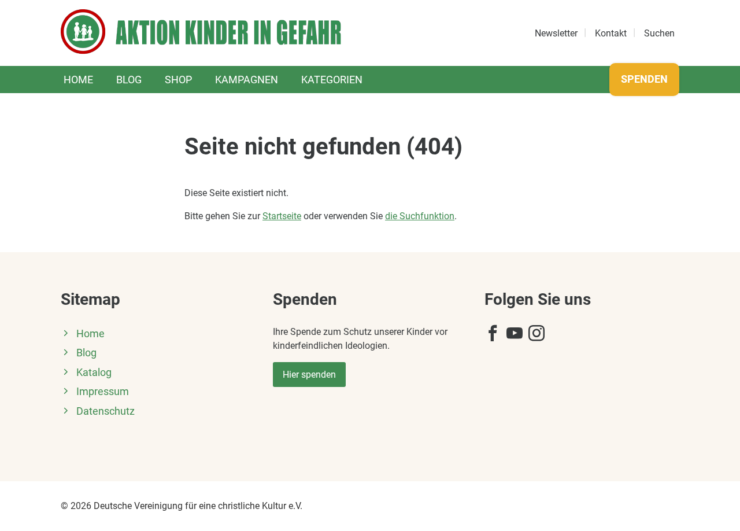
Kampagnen (246, 79)
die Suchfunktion (419, 216)
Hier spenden (309, 374)
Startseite (281, 216)
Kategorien (331, 79)
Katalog (94, 372)
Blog (129, 79)
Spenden (644, 79)
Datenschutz (105, 411)
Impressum (102, 391)
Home (78, 79)
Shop (178, 79)
